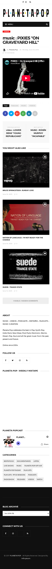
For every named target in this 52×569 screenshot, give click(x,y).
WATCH (39, 479)
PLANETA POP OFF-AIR (33, 466)
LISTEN (36, 461)
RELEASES (21, 479)
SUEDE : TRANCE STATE (12, 287)
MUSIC (23, 105)
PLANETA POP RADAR (12, 470)
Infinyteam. (26, 558)
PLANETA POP (15, 555)
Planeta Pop (13, 49)
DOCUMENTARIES (24, 461)
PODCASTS (32, 475)
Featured (14, 105)
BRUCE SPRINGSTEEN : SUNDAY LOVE (18, 190)
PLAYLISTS (27, 470)
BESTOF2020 (9, 461)
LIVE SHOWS (9, 466)
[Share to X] (11, 113)
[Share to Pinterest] (35, 113)
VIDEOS (6, 31)
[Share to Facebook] (5, 113)
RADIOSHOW (9, 479)
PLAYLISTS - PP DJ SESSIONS (14, 475)
